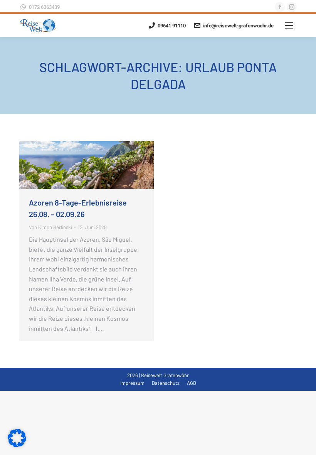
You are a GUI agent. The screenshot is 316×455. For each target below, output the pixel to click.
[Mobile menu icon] (289, 25)
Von (50, 227)
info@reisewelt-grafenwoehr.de (238, 26)
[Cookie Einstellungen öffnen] (17, 444)
